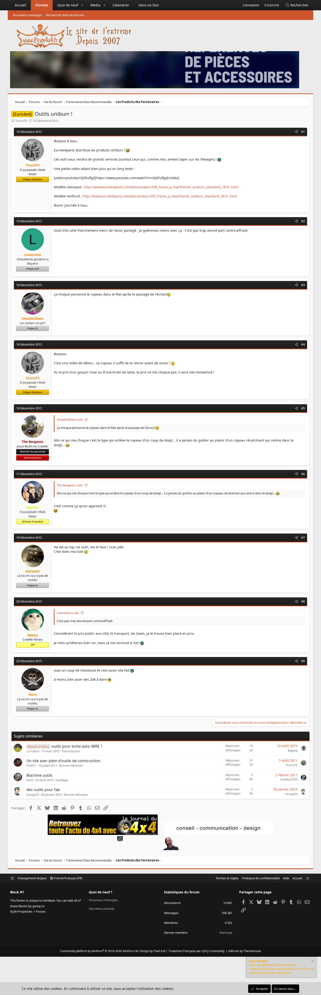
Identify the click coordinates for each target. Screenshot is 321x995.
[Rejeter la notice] (312, 961)
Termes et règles (227, 878)
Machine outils (39, 775)
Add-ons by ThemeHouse (244, 951)
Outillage (61, 780)
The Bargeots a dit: (70, 485)
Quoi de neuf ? (100, 892)
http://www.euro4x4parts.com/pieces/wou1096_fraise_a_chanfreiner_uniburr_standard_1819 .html (161, 187)
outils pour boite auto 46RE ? (76, 746)
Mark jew (225, 932)
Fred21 (31, 765)
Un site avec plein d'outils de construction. (63, 760)
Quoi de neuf (67, 5)
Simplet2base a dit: (70, 419)
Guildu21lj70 (289, 779)
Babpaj (293, 750)
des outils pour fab (43, 789)
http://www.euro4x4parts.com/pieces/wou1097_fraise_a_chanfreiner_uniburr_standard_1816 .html (160, 196)
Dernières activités (101, 909)
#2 (303, 221)
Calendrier (121, 5)
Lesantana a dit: (68, 613)
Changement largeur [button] (32, 878)
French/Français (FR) (67, 878)
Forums (41, 5)
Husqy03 (32, 794)
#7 (303, 537)
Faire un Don (149, 5)
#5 (303, 408)
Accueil (20, 5)
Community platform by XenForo (99, 951)
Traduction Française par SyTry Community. (196, 951)
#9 (303, 661)
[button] (82, 5)
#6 (303, 474)
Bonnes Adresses (71, 765)
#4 (303, 344)
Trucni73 (21, 121)
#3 (303, 285)
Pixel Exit (159, 951)
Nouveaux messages (27, 15)
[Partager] (296, 131)
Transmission (71, 751)
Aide (286, 878)
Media (95, 5)
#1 (303, 132)
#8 (303, 601)
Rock (29, 780)
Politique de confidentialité (261, 878)
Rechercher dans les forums (65, 15)
